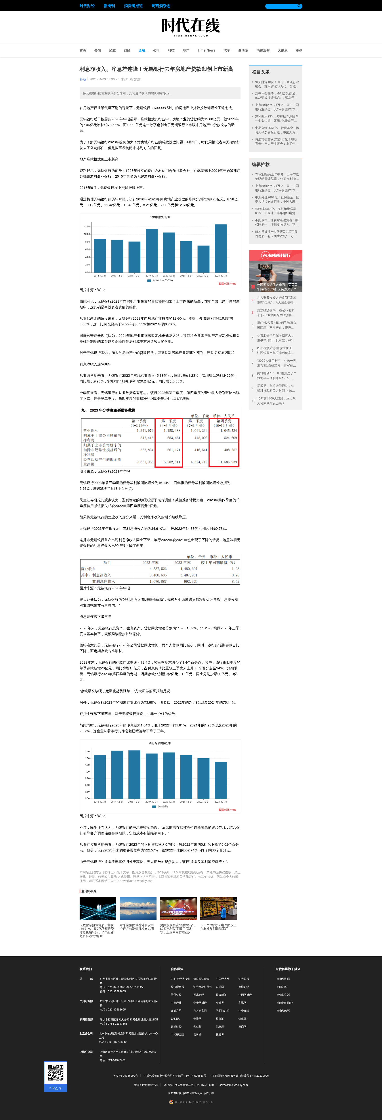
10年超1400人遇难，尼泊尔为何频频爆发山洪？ (274, 400)
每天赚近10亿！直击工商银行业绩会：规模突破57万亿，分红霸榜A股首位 (277, 86)
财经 (127, 50)
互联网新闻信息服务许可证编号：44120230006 (240, 1075)
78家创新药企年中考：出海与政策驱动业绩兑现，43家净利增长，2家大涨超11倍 (277, 178)
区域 (112, 50)
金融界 (220, 1002)
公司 (156, 50)
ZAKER (175, 1018)
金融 (142, 50)
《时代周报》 (284, 978)
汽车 (226, 50)
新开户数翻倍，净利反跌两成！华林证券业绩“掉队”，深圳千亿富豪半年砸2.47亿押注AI (276, 97)
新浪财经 (244, 986)
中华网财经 (200, 1002)
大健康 (283, 50)
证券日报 (244, 978)
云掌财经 (176, 1026)
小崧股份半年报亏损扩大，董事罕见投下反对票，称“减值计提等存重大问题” (273, 337)
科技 (171, 50)
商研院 (243, 50)
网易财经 (198, 994)
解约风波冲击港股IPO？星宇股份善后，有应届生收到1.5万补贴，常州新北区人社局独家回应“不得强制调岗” (276, 238)
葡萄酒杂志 (161, 5)
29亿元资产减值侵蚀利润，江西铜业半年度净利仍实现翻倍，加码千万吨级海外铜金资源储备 (273, 350)
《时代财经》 (284, 1010)
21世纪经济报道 (180, 978)
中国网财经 (245, 994)
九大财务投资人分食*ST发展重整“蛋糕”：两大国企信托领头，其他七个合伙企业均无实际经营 (274, 300)
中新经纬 (176, 1002)
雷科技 (197, 1034)
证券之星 (176, 1010)
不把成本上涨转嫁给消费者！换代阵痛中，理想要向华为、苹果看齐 (276, 224)
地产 (186, 50)
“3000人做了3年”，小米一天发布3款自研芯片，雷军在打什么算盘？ (274, 363)
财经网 (220, 986)
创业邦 (197, 1026)
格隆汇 (220, 1018)
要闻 (97, 50)
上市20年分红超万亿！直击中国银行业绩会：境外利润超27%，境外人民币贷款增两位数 (277, 108)
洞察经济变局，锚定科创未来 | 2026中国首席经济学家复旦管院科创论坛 (273, 312)
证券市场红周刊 (202, 986)
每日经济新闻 (201, 978)
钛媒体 (242, 1018)
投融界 (220, 1034)
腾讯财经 (176, 994)
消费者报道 (133, 5)
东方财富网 (200, 1010)
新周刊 (109, 5)
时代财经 (87, 5)
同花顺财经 (222, 1010)
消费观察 (263, 50)
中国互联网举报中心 (146, 1085)
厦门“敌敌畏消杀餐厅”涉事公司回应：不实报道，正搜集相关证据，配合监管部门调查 (274, 325)
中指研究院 (177, 1034)
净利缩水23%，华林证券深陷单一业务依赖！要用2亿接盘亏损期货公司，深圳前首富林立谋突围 (276, 122)
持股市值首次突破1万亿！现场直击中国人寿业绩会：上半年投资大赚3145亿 (276, 143)
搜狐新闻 (221, 994)
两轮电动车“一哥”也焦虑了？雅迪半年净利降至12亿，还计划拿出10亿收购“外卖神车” (274, 375)
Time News (207, 50)
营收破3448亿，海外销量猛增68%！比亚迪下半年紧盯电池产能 (276, 212)
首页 (83, 50)
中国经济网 (222, 978)
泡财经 (220, 1026)
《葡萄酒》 (282, 986)
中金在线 (244, 1010)
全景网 (197, 1018)
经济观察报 (177, 986)
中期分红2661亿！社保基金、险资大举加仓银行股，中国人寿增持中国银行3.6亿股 (277, 131)
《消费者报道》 (285, 1002)
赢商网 (242, 1026)
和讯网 (242, 1002)
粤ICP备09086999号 (125, 1075)
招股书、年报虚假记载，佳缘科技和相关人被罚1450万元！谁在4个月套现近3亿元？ (273, 388)
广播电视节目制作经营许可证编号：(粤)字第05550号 (175, 1075)
